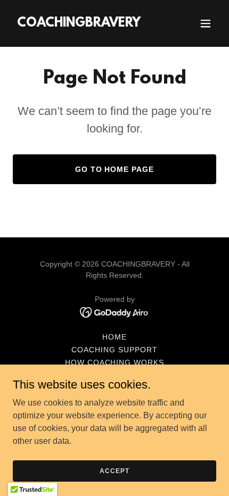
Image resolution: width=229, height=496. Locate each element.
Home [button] (114, 337)
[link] (79, 23)
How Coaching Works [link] (115, 362)
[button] (205, 23)
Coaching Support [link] (114, 349)
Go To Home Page (114, 169)
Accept (114, 470)
